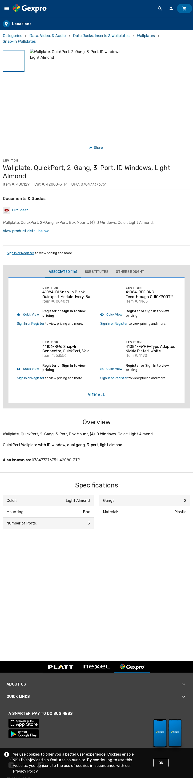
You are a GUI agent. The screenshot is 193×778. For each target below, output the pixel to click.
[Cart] (184, 8)
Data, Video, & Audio (48, 35)
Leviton (10, 160)
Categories (12, 35)
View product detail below (26, 231)
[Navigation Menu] (6, 8)
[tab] (63, 272)
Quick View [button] (30, 314)
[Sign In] (171, 8)
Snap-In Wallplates (19, 41)
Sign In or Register (20, 253)
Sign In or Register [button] (30, 324)
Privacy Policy (25, 771)
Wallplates (146, 35)
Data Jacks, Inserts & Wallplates (101, 35)
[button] (13, 61)
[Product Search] (160, 8)
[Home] (29, 8)
